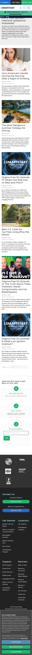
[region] (16, 632)
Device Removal (7, 572)
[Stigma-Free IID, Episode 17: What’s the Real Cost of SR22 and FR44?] (16, 163)
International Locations (22, 528)
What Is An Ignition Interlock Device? (8, 531)
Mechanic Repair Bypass (22, 575)
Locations (5, 2)
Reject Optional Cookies (16, 647)
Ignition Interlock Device (7, 525)
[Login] (20, 8)
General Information (8, 83)
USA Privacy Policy (16, 607)
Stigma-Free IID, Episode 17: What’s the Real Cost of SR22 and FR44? (15, 180)
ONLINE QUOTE (16, 393)
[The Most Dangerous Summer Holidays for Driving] (16, 111)
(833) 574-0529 (16, 501)
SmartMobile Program (6, 551)
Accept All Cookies (16, 651)
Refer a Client (22, 565)
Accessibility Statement (6, 589)
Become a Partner (21, 586)
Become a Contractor (21, 569)
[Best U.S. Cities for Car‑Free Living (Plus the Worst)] (16, 215)
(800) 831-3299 (26, 2)
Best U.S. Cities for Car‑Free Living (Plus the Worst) (15, 232)
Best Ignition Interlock (6, 536)
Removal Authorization (22, 581)
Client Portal (6, 568)
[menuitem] (20, 8)
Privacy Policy (24, 638)
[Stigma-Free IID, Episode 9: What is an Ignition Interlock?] (16, 325)
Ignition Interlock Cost (7, 542)
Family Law (21, 594)
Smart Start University (22, 599)
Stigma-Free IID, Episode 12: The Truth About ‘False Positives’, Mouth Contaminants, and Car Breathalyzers (16, 286)
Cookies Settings (16, 642)
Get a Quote (6, 546)
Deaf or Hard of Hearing (7, 583)
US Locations (22, 524)
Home (2, 16)
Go (6, 438)
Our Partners (22, 591)
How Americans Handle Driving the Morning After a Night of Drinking (15, 76)
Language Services (8, 579)
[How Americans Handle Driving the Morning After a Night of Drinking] (16, 59)
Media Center (6, 575)
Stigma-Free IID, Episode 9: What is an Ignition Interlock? (15, 341)
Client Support (16, 2)
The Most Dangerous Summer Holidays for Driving (13, 128)
